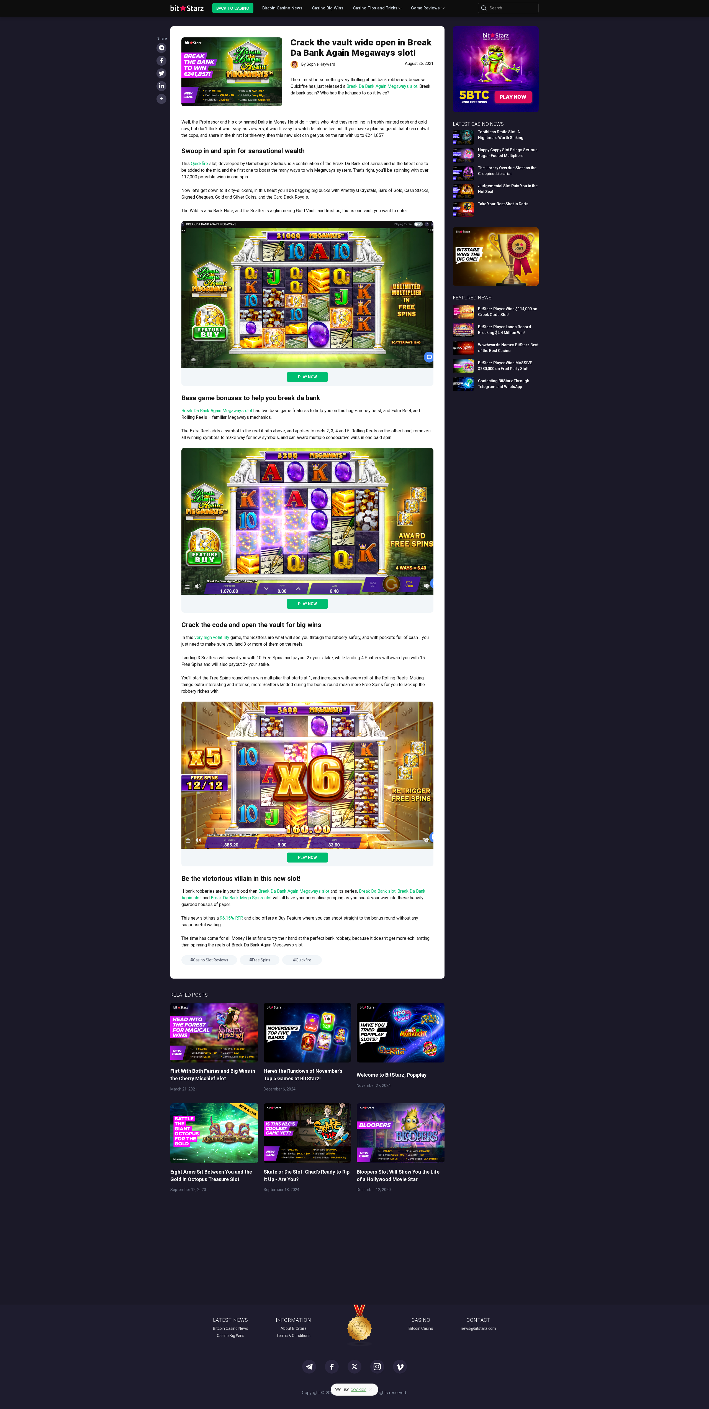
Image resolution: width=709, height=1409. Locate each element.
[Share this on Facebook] (161, 61)
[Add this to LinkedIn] (161, 86)
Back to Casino (232, 8)
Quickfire (303, 960)
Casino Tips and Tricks (375, 8)
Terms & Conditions (293, 1335)
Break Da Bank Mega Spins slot (241, 897)
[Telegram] (161, 48)
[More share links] (161, 99)
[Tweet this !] (161, 73)
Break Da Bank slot (377, 891)
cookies (358, 1389)
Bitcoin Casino (421, 1328)
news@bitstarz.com (478, 1328)
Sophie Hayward (321, 64)
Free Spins (261, 960)
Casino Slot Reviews (210, 960)
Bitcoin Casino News (282, 8)
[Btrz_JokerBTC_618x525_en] (496, 111)
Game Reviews (425, 8)
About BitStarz (294, 1328)
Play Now (307, 377)
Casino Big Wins (327, 8)
